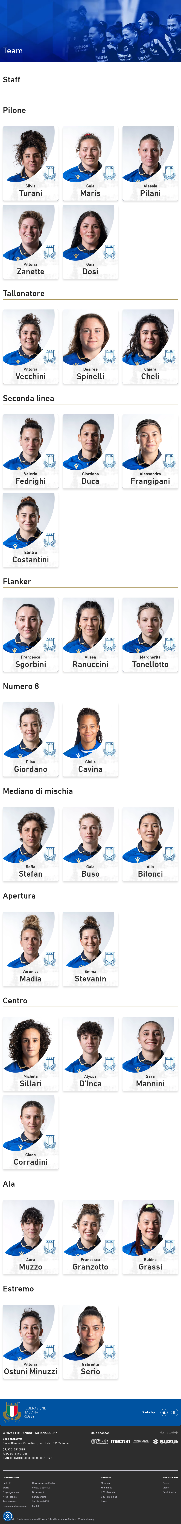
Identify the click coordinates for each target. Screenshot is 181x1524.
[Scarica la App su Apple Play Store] (164, 1412)
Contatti (36, 1506)
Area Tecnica (10, 1496)
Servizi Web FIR (40, 1501)
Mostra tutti (167, 1432)
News (104, 1501)
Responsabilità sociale (15, 1506)
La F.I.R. (7, 1483)
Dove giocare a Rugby (43, 1483)
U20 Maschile (108, 1492)
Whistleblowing (86, 1519)
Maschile (105, 1483)
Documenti (38, 1492)
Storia (6, 1487)
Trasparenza (9, 1501)
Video (166, 1487)
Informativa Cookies (65, 1519)
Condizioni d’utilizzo (27, 1519)
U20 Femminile (109, 1496)
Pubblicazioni (170, 1492)
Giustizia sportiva (41, 1487)
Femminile (106, 1487)
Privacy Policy (46, 1519)
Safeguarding (39, 1496)
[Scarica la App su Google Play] (174, 1412)
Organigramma (11, 1492)
